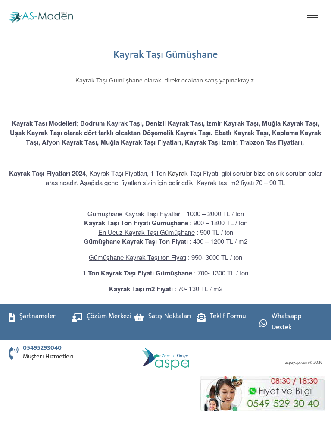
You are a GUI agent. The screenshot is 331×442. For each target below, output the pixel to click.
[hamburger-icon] (312, 15)
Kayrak (178, 172)
